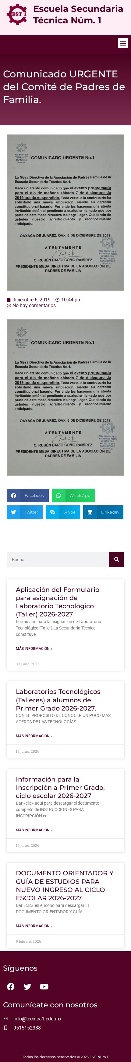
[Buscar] (116, 559)
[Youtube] (44, 986)
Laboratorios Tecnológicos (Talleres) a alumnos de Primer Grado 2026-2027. (58, 700)
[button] (123, 43)
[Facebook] (10, 986)
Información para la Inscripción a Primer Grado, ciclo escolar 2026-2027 (60, 787)
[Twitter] (27, 986)
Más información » (34, 648)
